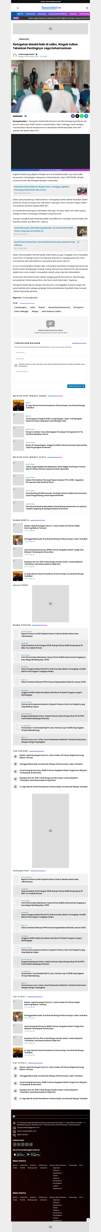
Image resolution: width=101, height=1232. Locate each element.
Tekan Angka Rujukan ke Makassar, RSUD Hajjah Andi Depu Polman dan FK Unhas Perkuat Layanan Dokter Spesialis (55, 468)
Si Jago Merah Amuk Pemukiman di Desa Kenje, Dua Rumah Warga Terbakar (55, 406)
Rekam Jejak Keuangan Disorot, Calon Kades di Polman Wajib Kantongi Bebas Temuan (52, 527)
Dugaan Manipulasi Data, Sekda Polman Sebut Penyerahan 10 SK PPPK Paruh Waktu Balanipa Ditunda (52, 717)
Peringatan (79, 307)
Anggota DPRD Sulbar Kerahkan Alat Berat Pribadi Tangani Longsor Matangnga (51, 693)
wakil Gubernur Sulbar (51, 311)
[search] (14, 8)
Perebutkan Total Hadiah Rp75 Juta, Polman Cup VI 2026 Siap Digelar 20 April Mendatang (52, 729)
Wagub (35, 311)
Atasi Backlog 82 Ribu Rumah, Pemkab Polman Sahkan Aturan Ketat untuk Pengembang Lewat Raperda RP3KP (56, 494)
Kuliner (55, 1186)
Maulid (42, 307)
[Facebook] (73, 116)
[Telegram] (86, 116)
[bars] (86, 8)
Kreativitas (57, 1180)
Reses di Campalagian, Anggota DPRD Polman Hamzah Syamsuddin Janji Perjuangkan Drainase (56, 446)
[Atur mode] (17, 8)
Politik (22, 1168)
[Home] (13, 14)
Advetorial (84, 14)
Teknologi (30, 14)
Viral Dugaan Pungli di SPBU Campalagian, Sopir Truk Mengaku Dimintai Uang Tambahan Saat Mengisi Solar (54, 420)
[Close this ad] (88, 1219)
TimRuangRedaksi (26, 54)
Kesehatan (57, 1173)
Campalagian (20, 307)
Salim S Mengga (21, 311)
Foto (81, 1165)
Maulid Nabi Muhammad (59, 307)
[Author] (15, 55)
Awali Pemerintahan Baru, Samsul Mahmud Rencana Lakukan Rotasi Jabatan (44, 243)
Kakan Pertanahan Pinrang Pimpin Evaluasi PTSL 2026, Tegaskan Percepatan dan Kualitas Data (55, 481)
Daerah (33, 1165)
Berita (20, 14)
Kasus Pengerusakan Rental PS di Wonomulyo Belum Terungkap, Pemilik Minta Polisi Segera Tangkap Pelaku (53, 670)
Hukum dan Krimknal (58, 14)
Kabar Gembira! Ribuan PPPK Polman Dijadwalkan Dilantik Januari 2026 (53, 682)
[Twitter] (77, 116)
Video (15, 1168)
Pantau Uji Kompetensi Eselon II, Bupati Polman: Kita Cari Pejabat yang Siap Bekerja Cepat (53, 705)
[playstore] (33, 1156)
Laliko (32, 307)
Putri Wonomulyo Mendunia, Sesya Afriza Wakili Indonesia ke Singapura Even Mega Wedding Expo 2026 (53, 658)
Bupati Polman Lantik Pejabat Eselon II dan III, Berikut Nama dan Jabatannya (49, 635)
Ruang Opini (32, 1168)
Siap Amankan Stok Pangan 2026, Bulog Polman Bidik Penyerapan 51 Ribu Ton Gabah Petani (52, 646)
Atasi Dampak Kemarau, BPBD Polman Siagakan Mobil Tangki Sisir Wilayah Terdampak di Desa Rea (54, 551)
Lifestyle (43, 1168)
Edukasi (73, 14)
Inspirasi (56, 1168)
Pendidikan (57, 1183)
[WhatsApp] (82, 116)
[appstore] (19, 1156)
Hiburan (56, 1170)
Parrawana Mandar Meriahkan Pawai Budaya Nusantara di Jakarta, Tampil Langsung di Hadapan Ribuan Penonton (56, 507)
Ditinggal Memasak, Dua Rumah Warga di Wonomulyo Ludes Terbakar (55, 539)
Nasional (42, 14)
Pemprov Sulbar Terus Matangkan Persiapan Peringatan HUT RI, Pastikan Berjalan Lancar (54, 433)
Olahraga (73, 1165)
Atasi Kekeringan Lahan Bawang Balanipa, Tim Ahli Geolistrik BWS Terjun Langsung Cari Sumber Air (43, 229)
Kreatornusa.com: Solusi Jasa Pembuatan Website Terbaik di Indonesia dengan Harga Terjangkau (53, 740)
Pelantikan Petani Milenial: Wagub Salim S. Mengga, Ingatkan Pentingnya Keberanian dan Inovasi (41, 188)
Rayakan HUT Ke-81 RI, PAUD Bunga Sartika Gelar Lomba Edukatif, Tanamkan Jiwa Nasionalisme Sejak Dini (53, 563)
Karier (55, 1175)
